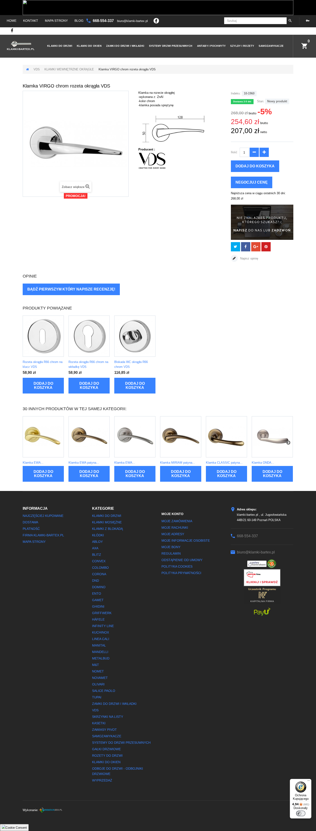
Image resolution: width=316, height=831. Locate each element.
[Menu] (308, 781)
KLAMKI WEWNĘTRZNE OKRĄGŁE (69, 69)
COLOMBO (100, 567)
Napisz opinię (248, 258)
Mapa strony (56, 20)
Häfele (98, 619)
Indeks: (236, 93)
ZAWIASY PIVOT (104, 729)
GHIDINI (98, 606)
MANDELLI (100, 652)
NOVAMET (100, 678)
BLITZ (96, 554)
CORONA (99, 574)
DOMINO (98, 587)
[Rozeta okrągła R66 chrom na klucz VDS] (43, 336)
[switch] (300, 813)
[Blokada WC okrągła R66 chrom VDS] (134, 336)
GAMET (98, 600)
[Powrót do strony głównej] (27, 69)
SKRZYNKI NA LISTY (107, 717)
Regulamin (171, 553)
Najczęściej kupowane (43, 516)
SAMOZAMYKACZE (271, 45)
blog (79, 20)
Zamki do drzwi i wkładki (125, 45)
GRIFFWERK (102, 613)
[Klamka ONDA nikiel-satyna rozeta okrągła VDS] (272, 436)
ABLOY (97, 542)
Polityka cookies (176, 566)
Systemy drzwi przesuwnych (170, 45)
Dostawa (30, 522)
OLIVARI (98, 684)
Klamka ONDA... (263, 462)
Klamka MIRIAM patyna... (177, 462)
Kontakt (30, 20)
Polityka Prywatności (181, 573)
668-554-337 (104, 21)
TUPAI (96, 697)
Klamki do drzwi (59, 45)
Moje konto (172, 514)
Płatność (31, 529)
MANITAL (99, 645)
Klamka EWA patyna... (83, 462)
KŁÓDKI (98, 535)
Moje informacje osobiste (185, 540)
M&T (95, 665)
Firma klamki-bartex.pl (43, 535)
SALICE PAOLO (103, 691)
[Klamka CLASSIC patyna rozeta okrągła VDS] (226, 436)
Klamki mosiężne (107, 522)
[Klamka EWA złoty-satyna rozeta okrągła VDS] (43, 436)
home (11, 20)
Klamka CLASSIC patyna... (224, 462)
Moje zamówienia (176, 521)
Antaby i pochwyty (211, 45)
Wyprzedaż (102, 780)
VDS (37, 69)
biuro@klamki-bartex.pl (133, 21)
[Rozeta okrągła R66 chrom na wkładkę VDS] (89, 336)
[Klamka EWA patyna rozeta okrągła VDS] (89, 436)
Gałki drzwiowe (106, 749)
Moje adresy (172, 534)
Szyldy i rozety (242, 45)
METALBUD (100, 658)
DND (95, 580)
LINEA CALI (100, 639)
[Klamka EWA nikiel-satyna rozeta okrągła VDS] (134, 436)
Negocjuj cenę (251, 182)
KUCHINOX (100, 632)
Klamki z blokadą (107, 529)
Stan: (260, 101)
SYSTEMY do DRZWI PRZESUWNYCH (121, 742)
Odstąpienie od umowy (181, 560)
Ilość (234, 152)
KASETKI (98, 723)
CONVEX (98, 561)
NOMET (98, 671)
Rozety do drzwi (107, 755)
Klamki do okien (89, 45)
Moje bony (170, 547)
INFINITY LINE (103, 626)
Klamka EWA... (33, 462)
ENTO (96, 593)
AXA (95, 548)
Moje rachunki (174, 527)
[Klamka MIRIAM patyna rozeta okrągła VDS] (180, 436)
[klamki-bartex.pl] (20, 45)
